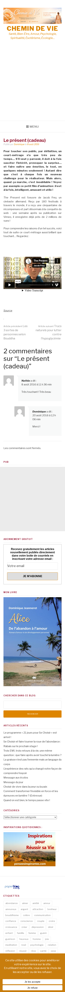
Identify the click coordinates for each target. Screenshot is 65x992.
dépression (38, 927)
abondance (11, 903)
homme (37, 939)
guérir (43, 933)
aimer (25, 903)
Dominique (19, 144)
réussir (23, 950)
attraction (37, 909)
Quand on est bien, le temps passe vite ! (26, 800)
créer (24, 927)
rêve (33, 950)
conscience (26, 921)
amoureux (10, 909)
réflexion (10, 950)
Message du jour (13, 782)
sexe (53, 950)
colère (26, 915)
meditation (11, 944)
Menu (34, 126)
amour (46, 903)
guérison (10, 939)
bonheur (52, 909)
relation (52, 944)
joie (47, 939)
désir (50, 927)
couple (40, 921)
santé (43, 950)
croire (52, 921)
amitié (35, 903)
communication (42, 915)
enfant (9, 933)
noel (23, 944)
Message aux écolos (15, 777)
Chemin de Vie (32, 28)
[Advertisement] (32, 87)
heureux (23, 939)
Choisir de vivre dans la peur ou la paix (25, 786)
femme (32, 933)
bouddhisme (12, 915)
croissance (11, 927)
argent (24, 909)
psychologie (37, 944)
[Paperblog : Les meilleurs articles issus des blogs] (12, 888)
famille (20, 933)
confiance (10, 921)
